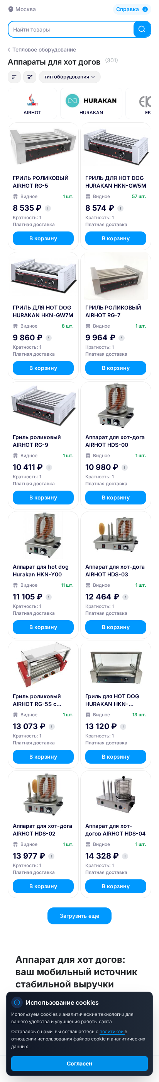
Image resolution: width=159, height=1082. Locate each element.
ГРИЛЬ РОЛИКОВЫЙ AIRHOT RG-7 (113, 311)
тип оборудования (66, 76)
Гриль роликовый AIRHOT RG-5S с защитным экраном (40, 700)
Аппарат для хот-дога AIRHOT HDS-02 (42, 829)
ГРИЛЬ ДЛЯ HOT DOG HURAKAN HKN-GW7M (43, 311)
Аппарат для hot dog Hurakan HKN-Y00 (41, 570)
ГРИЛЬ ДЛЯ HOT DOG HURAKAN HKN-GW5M (115, 182)
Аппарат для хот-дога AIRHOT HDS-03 (115, 570)
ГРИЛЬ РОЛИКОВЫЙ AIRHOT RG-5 (41, 182)
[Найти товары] (142, 29)
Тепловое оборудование (44, 49)
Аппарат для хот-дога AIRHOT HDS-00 (115, 441)
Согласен (79, 1063)
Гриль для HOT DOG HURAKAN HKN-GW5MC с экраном (112, 700)
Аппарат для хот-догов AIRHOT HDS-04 (115, 829)
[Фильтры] (29, 77)
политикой (112, 1031)
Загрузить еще (79, 915)
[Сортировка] (14, 77)
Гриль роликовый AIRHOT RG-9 (37, 441)
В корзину (43, 238)
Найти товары (31, 29)
